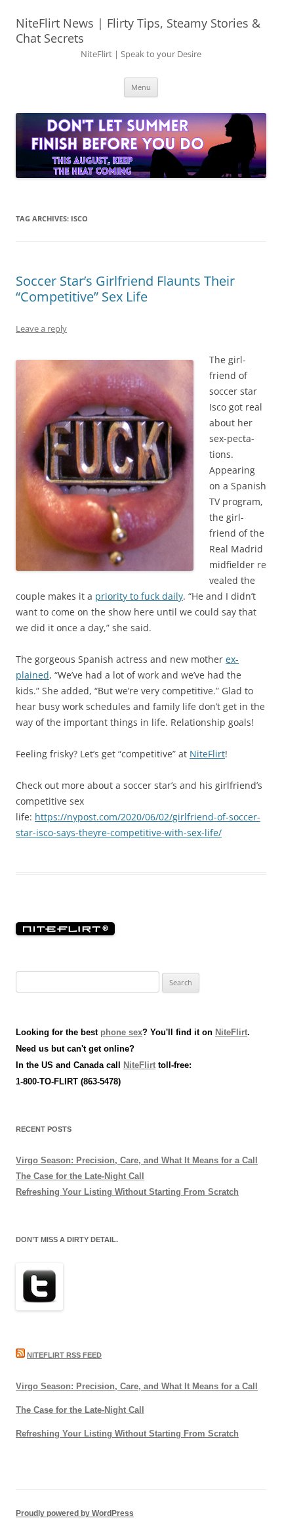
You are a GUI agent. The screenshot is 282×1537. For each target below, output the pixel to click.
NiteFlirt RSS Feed (64, 1355)
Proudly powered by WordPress (75, 1513)
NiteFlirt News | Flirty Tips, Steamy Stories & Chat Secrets (138, 30)
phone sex (121, 1032)
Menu (141, 87)
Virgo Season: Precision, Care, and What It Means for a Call (137, 1160)
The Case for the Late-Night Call (80, 1176)
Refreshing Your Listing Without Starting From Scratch (127, 1192)
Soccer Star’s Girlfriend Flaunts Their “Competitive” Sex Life (125, 288)
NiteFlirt (207, 753)
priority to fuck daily (139, 596)
